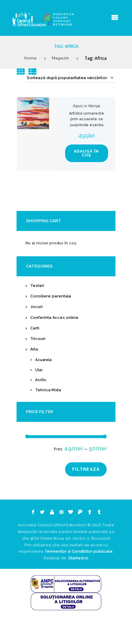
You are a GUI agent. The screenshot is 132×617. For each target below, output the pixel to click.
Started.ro (77, 558)
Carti (34, 328)
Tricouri (37, 338)
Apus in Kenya (86, 106)
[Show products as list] (32, 71)
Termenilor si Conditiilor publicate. (79, 551)
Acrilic (40, 380)
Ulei (39, 370)
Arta (34, 349)
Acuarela (43, 360)
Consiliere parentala (50, 296)
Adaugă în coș (86, 153)
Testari (37, 285)
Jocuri (36, 306)
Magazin (60, 58)
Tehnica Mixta (48, 390)
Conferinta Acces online (54, 317)
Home (30, 58)
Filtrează (86, 469)
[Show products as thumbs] (21, 71)
